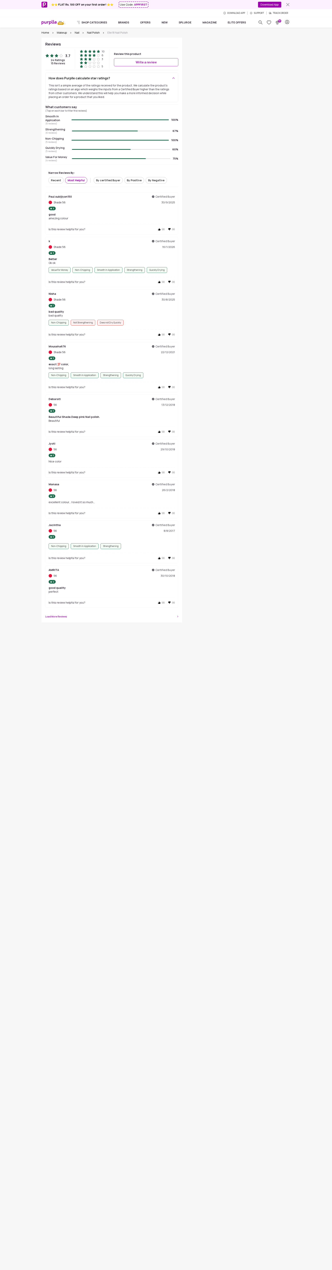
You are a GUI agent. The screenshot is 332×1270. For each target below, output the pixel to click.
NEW (165, 22)
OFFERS (145, 22)
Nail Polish (93, 32)
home (45, 32)
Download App (270, 4)
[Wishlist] (269, 22)
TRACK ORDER (280, 13)
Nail (77, 32)
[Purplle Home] (49, 22)
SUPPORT (259, 13)
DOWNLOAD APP (236, 13)
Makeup (62, 32)
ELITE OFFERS (237, 22)
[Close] (287, 4)
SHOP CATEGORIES (94, 22)
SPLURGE (185, 22)
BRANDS (123, 22)
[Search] (260, 22)
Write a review (146, 62)
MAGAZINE (210, 22)
